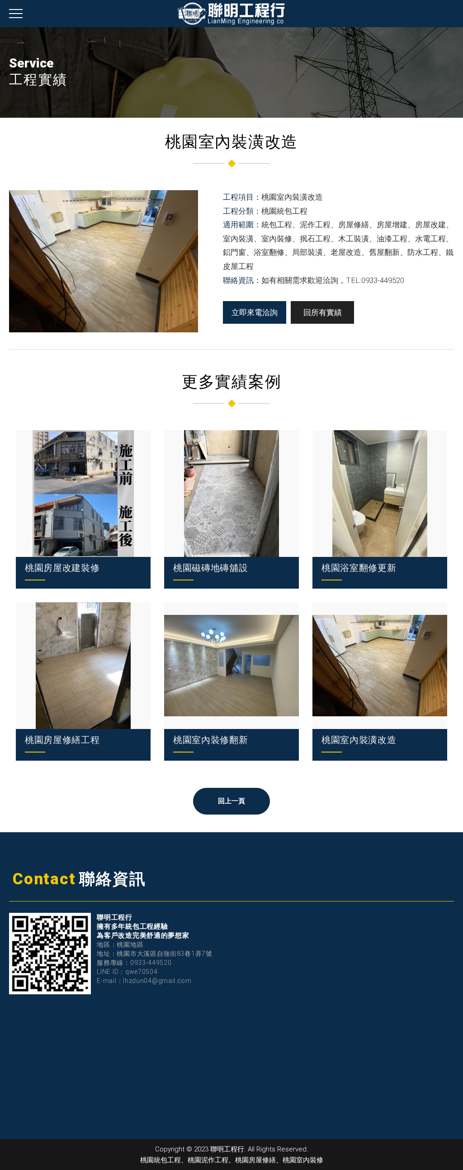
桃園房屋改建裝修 (62, 567)
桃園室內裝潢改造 (359, 739)
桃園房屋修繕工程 (62, 739)
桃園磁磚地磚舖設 (210, 567)
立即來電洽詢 (255, 312)
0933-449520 (151, 962)
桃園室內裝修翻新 (210, 739)
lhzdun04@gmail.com (157, 980)
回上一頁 (232, 801)
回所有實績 (322, 312)
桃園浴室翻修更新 (359, 567)
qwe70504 (141, 971)
